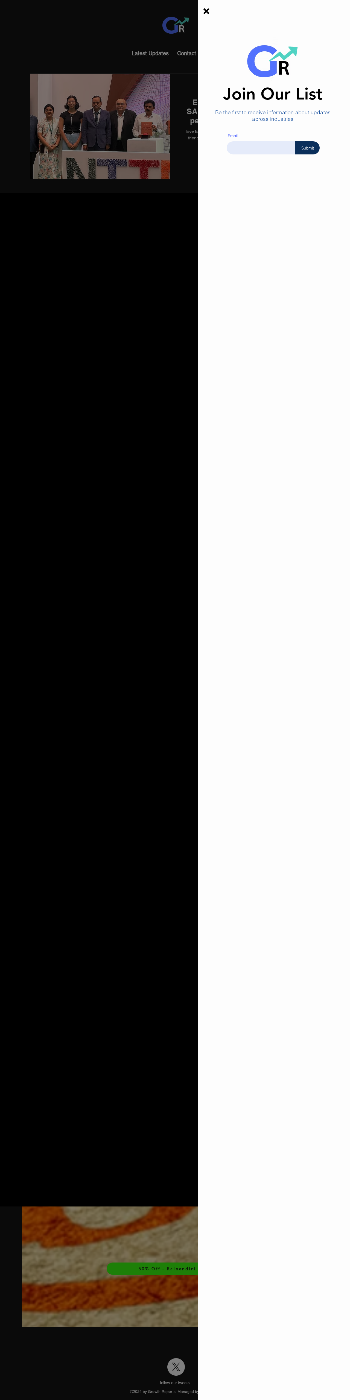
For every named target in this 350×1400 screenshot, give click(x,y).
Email (233, 136)
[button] (206, 11)
